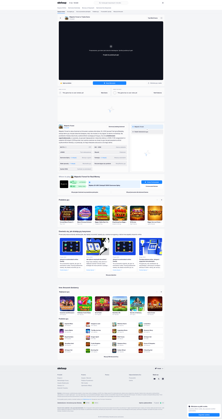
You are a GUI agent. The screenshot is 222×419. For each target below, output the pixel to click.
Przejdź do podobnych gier (111, 55)
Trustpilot (159, 403)
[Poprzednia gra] (157, 200)
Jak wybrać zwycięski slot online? (96, 259)
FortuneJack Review (152, 186)
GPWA (87, 403)
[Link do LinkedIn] (163, 379)
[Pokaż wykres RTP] (66, 147)
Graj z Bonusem (110, 83)
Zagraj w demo (61, 11)
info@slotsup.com (87, 399)
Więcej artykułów (111, 275)
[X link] (158, 379)
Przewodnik (132, 378)
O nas (71, 3)
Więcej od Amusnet (118, 11)
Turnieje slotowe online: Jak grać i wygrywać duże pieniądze (149, 260)
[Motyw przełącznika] (163, 3)
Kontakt (76, 3)
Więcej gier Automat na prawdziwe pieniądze (84, 192)
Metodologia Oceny (63, 380)
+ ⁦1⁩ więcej (72, 163)
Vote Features (158, 92)
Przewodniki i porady (106, 11)
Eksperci (59, 378)
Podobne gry (96, 11)
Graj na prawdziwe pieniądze (83, 11)
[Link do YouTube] (154, 379)
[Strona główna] (61, 3)
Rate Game (104, 92)
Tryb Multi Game (153, 18)
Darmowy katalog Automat (117, 126)
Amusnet (66, 127)
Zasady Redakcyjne (63, 383)
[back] (60, 18)
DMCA (96, 403)
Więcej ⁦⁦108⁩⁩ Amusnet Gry (111, 356)
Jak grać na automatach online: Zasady (69, 260)
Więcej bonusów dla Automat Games (137, 192)
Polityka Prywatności (87, 380)
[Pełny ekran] (161, 18)
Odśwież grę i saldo (156, 83)
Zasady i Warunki (86, 378)
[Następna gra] (161, 200)
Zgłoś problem (67, 83)
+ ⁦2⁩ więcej (103, 157)
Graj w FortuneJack (153, 182)
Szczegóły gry (70, 11)
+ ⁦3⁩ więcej (73, 157)
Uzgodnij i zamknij (204, 415)
